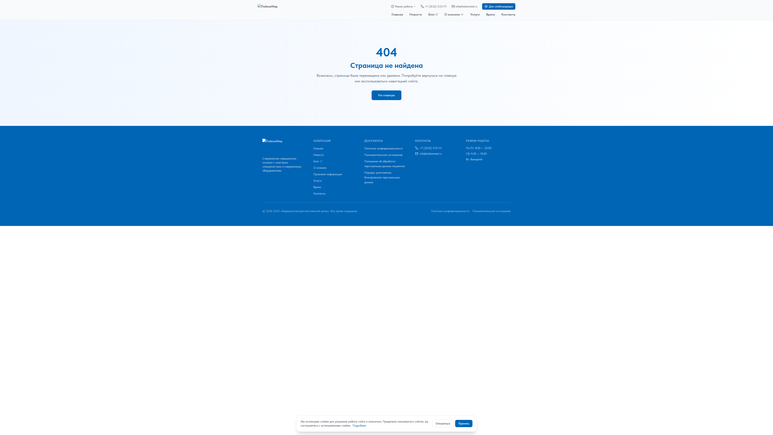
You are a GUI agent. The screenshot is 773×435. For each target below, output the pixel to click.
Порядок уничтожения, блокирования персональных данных (382, 177)
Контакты (508, 14)
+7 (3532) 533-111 (436, 6)
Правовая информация (327, 174)
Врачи (490, 14)
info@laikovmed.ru (466, 6)
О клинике (452, 14)
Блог (431, 14)
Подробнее (359, 425)
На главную (386, 95)
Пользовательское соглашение (383, 154)
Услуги (475, 14)
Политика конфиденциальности (383, 148)
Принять (463, 423)
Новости (415, 14)
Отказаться (443, 423)
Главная (397, 14)
